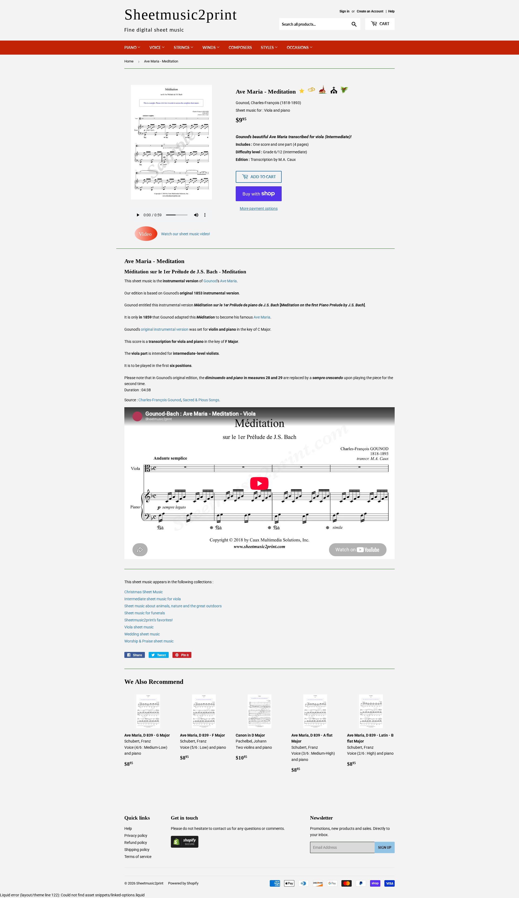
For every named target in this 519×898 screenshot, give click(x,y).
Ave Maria (228, 281)
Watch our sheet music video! (174, 234)
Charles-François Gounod (159, 400)
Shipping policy (136, 849)
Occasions (298, 47)
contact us (222, 828)
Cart (384, 23)
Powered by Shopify (183, 883)
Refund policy (135, 842)
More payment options (259, 208)
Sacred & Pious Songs (201, 400)
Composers (240, 47)
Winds (209, 47)
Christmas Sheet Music (143, 592)
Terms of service (137, 856)
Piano (130, 47)
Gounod (210, 281)
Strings (182, 47)
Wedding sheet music (142, 634)
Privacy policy (135, 835)
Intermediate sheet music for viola (152, 599)
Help (391, 11)
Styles (268, 47)
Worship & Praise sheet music (149, 641)
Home (129, 61)
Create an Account (370, 11)
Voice (155, 47)
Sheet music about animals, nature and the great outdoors (173, 606)
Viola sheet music (139, 627)
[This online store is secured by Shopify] (184, 846)
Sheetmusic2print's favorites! (148, 620)
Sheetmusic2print (149, 883)
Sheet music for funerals (144, 613)
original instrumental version (164, 329)
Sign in (345, 11)
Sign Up (384, 848)
